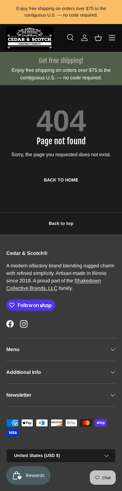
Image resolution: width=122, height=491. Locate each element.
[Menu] (112, 38)
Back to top (61, 223)
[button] (98, 38)
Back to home (61, 179)
